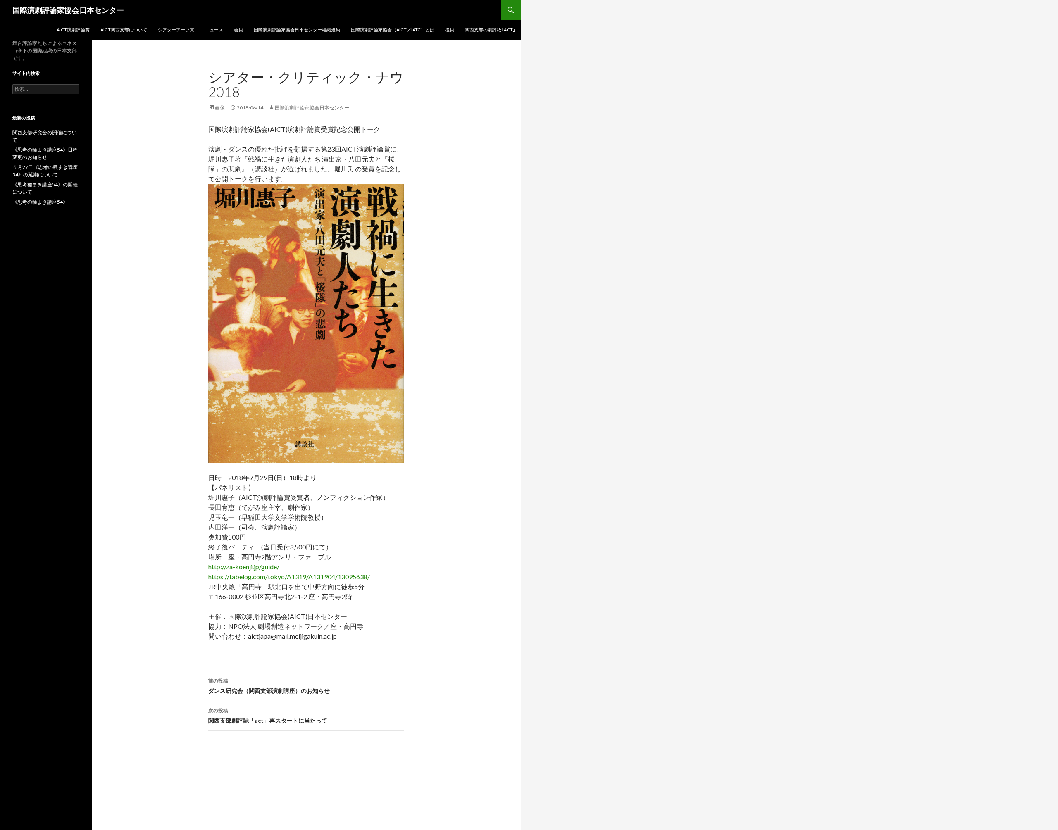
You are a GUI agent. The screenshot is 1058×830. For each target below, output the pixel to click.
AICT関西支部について (123, 29)
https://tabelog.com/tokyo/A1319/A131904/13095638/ (289, 576)
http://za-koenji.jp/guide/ (243, 567)
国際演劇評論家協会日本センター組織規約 (297, 29)
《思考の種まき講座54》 (40, 202)
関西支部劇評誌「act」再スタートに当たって (267, 715)
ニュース (214, 29)
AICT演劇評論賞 (73, 29)
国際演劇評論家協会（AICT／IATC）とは (392, 29)
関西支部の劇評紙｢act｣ (490, 29)
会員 (238, 29)
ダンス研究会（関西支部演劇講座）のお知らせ (269, 686)
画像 (220, 108)
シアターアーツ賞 (176, 29)
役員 (449, 29)
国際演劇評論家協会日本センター (68, 9)
